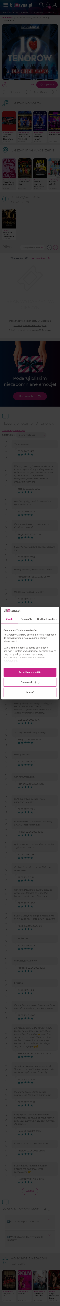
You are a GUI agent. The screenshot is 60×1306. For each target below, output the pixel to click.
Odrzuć (30, 692)
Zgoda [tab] (9, 619)
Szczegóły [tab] (26, 619)
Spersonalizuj (28, 682)
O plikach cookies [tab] (46, 619)
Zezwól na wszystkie (30, 672)
